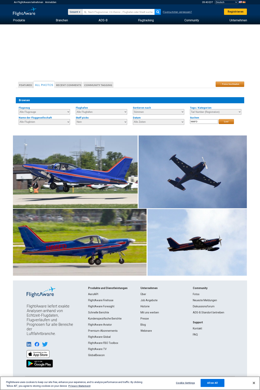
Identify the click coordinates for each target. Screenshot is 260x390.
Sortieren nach (142, 107)
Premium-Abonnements (103, 330)
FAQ (195, 334)
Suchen (194, 117)
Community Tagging (98, 85)
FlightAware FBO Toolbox (103, 342)
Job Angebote (149, 300)
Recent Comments (68, 85)
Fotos (196, 294)
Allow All (212, 382)
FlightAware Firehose (100, 300)
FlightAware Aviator (100, 324)
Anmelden (50, 2)
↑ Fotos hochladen (229, 84)
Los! (226, 121)
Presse (144, 318)
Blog (143, 324)
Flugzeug (24, 107)
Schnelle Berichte (98, 312)
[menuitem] (19, 20)
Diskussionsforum (204, 306)
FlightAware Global (99, 336)
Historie (145, 306)
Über (143, 294)
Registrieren (235, 11)
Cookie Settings (185, 382)
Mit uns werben (149, 312)
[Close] (254, 383)
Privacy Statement (79, 385)
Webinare (146, 330)
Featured (25, 85)
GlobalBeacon (96, 355)
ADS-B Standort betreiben (208, 312)
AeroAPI (93, 294)
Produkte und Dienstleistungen (108, 288)
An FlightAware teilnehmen (28, 2)
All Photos (44, 84)
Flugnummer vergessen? (177, 12)
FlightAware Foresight (101, 306)
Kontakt (197, 328)
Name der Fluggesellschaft (35, 117)
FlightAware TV (97, 349)
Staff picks (82, 117)
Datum (137, 117)
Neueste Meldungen (205, 300)
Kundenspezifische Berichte (105, 318)
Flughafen (82, 107)
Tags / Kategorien (200, 107)
